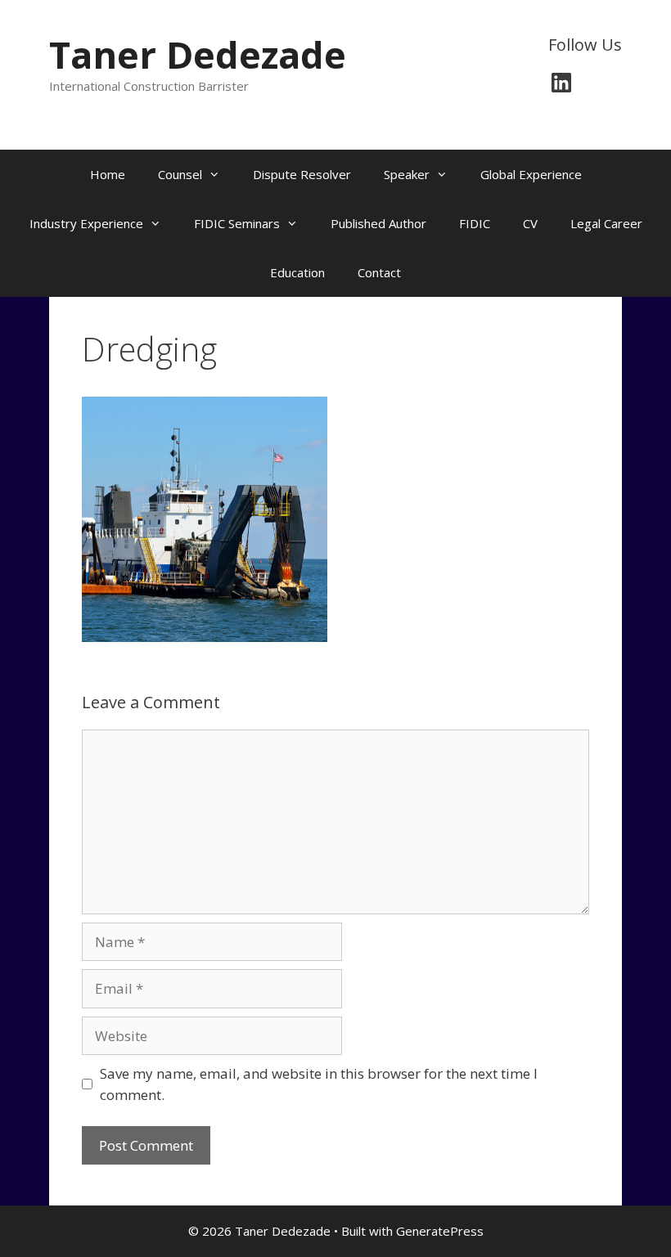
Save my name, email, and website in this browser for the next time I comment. (319, 1084)
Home (107, 174)
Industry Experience (86, 223)
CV (530, 223)
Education (297, 272)
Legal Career (606, 223)
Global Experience (531, 174)
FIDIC (474, 223)
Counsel (180, 174)
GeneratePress (440, 1231)
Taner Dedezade (197, 54)
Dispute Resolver (302, 174)
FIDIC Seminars (237, 223)
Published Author (378, 223)
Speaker (407, 174)
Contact (379, 272)
